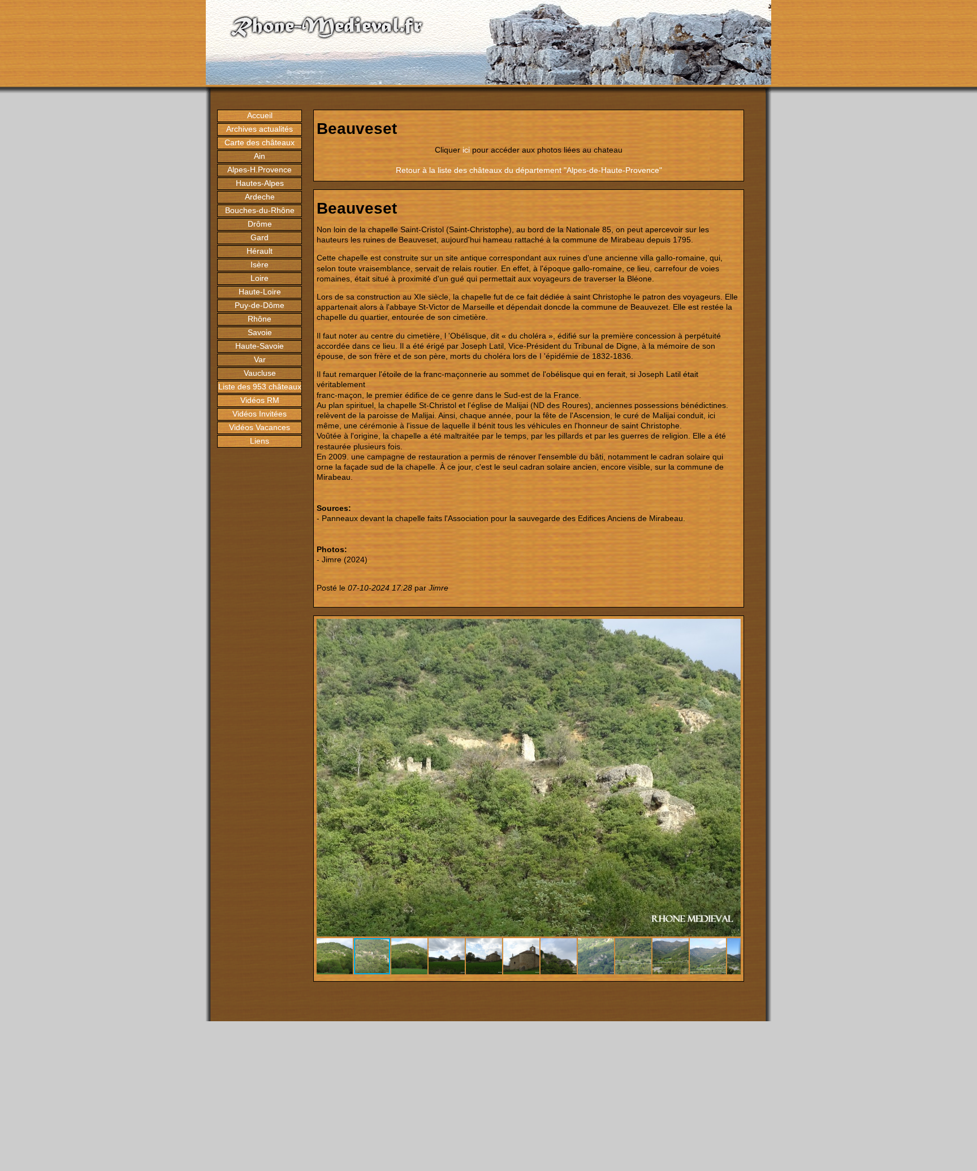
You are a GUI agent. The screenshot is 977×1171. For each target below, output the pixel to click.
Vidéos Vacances (259, 427)
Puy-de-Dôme (259, 305)
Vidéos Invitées (259, 413)
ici (466, 149)
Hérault (260, 250)
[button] (730, 629)
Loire (259, 278)
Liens (259, 440)
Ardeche (260, 196)
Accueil (260, 115)
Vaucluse (260, 373)
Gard (259, 237)
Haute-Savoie (259, 345)
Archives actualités (259, 128)
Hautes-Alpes (260, 183)
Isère (259, 264)
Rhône (259, 318)
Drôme (260, 223)
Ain (259, 156)
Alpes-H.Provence (259, 169)
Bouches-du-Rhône (260, 210)
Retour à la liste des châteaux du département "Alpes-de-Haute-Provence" (529, 170)
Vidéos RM (259, 400)
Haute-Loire (260, 291)
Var (260, 359)
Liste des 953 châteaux (259, 386)
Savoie (260, 332)
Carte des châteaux (259, 142)
